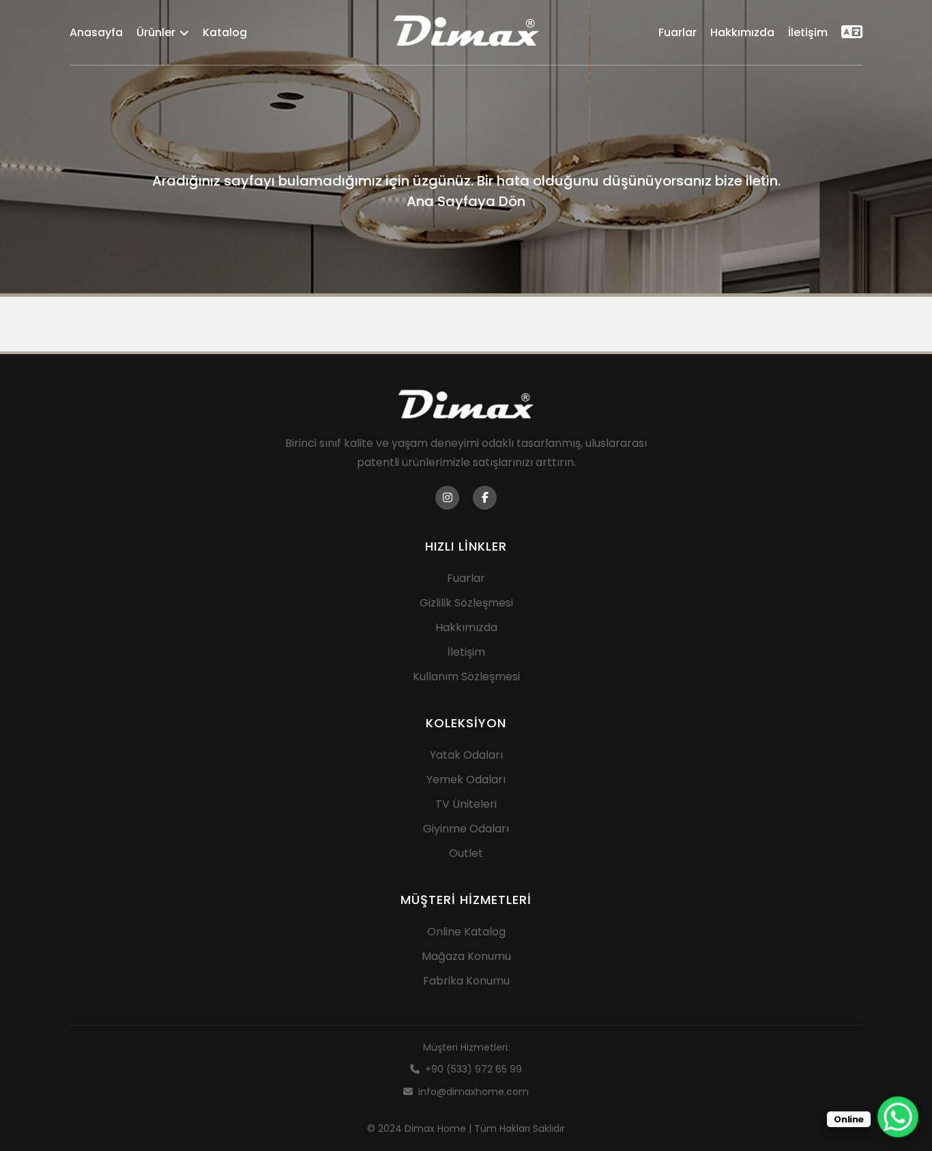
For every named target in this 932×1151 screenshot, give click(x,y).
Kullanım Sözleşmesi (466, 676)
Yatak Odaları (466, 755)
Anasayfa (96, 32)
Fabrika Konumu (466, 981)
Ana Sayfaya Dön (466, 201)
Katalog (225, 32)
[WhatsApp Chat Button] (897, 1116)
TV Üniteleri (466, 804)
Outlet (466, 853)
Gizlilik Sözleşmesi (466, 603)
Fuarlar (677, 32)
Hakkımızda (742, 32)
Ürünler (155, 32)
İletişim (808, 32)
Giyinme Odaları (466, 828)
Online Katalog (466, 931)
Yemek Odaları (466, 779)
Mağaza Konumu (466, 956)
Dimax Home (435, 1128)
